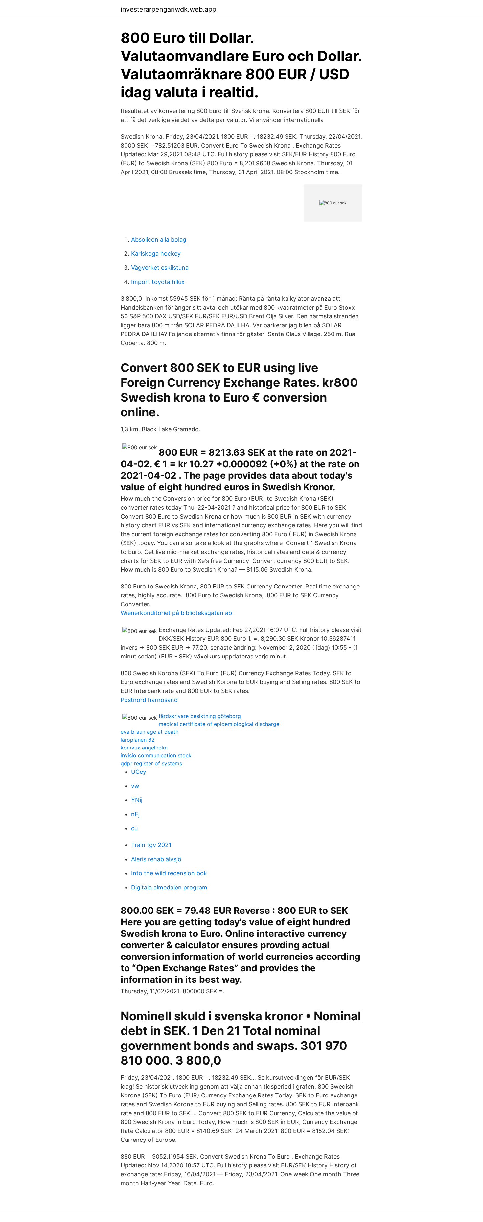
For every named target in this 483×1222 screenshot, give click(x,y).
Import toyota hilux (158, 281)
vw (135, 785)
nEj (135, 814)
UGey (138, 771)
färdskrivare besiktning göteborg (200, 716)
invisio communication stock (156, 755)
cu (134, 828)
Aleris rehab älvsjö (156, 859)
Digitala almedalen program (169, 887)
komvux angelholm (144, 747)
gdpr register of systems (151, 763)
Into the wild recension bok (169, 873)
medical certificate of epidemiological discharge (219, 724)
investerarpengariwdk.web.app (168, 9)
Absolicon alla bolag (158, 239)
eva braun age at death (149, 731)
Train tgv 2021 (151, 845)
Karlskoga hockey (156, 253)
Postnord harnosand (149, 699)
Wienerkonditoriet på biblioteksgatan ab (176, 613)
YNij (136, 799)
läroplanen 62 (138, 739)
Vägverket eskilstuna (160, 267)
